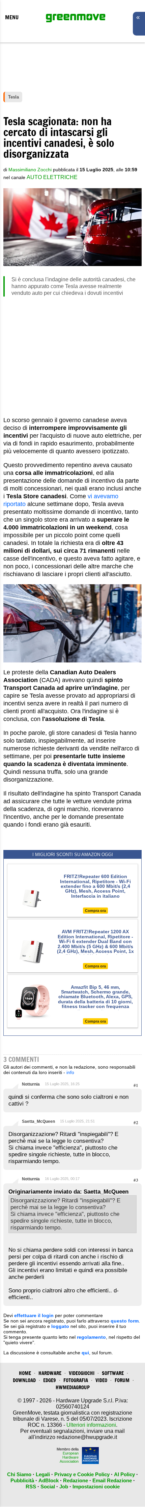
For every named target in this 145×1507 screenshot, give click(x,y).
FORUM (122, 1380)
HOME (25, 1373)
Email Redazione (112, 1480)
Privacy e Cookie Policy (82, 1474)
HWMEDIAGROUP (73, 1387)
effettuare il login (34, 1315)
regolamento (91, 1337)
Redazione (75, 1480)
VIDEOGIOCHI (81, 1373)
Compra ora (95, 911)
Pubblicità (22, 1480)
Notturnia (31, 1084)
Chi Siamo (19, 1474)
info (70, 1072)
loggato (60, 1326)
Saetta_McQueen (38, 1121)
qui (85, 1352)
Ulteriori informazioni (91, 1425)
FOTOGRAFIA (75, 1380)
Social (47, 1486)
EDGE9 (49, 1380)
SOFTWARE (113, 1373)
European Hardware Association (69, 1457)
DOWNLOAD (24, 1380)
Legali (43, 1474)
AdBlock (48, 1480)
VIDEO (101, 1380)
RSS (31, 1486)
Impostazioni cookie (96, 1486)
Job (63, 1486)
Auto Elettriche (52, 177)
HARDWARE (49, 1373)
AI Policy (124, 1474)
